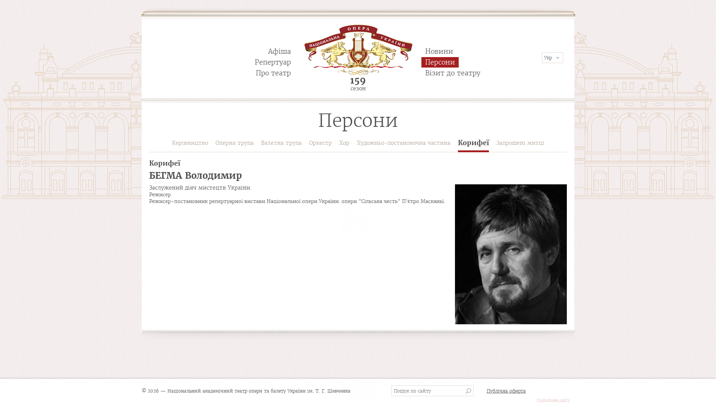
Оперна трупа (235, 143)
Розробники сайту (553, 400)
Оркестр (320, 143)
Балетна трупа (281, 143)
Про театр (273, 73)
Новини (439, 51)
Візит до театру (452, 73)
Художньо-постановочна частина (403, 143)
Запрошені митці (520, 143)
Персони (440, 62)
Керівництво (190, 143)
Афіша (279, 51)
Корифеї (473, 143)
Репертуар (273, 62)
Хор (344, 143)
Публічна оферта (506, 391)
